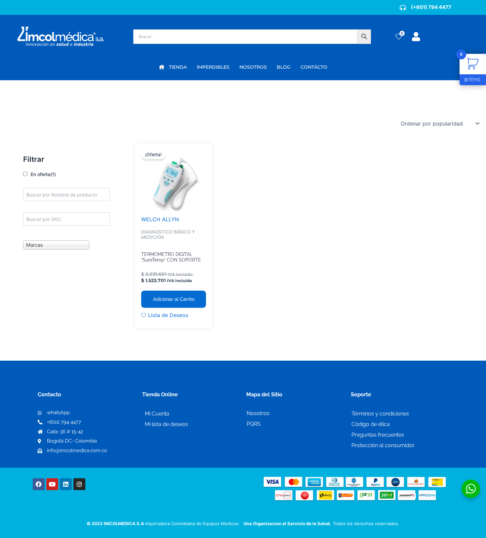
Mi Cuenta (157, 414)
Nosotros (258, 413)
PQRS (254, 424)
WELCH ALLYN (160, 219)
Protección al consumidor (383, 445)
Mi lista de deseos (166, 424)
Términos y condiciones (380, 414)
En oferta (43, 174)
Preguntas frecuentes (377, 435)
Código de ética (370, 424)
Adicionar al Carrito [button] (173, 299)
